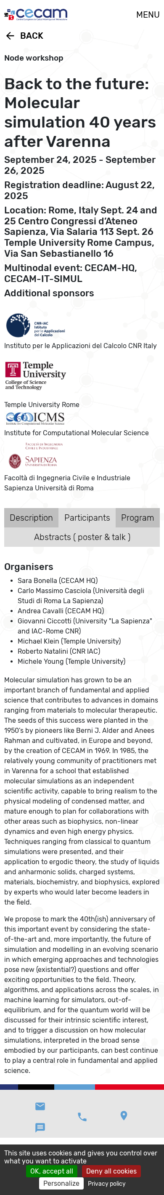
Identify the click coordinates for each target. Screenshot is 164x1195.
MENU (148, 15)
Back (23, 36)
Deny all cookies (111, 1171)
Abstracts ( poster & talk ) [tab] (82, 537)
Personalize (61, 1183)
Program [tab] (137, 518)
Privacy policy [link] (107, 1183)
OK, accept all (51, 1171)
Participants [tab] (87, 518)
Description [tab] (31, 518)
